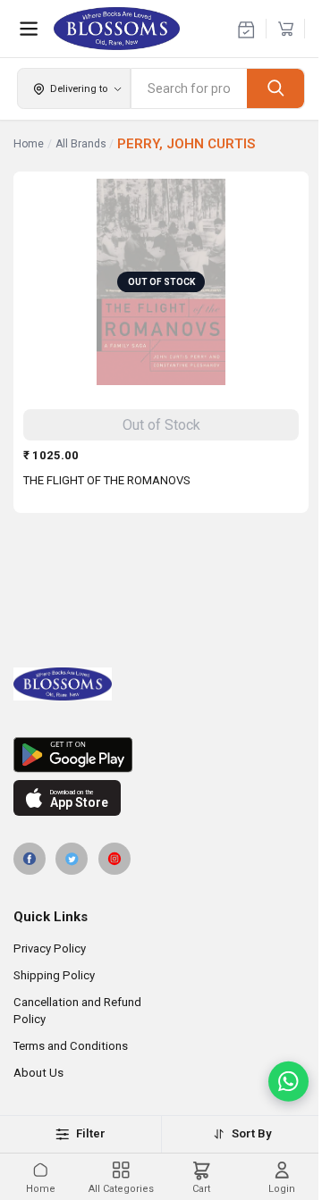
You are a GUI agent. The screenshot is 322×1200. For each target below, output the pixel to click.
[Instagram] (114, 859)
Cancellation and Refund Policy (77, 1010)
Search (275, 88)
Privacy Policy (49, 948)
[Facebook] (29, 859)
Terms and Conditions (70, 1046)
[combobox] (189, 88)
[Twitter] (71, 859)
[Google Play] (161, 755)
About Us (38, 1072)
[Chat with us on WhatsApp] (288, 1082)
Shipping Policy (54, 975)
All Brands (80, 143)
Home (28, 144)
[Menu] (28, 28)
